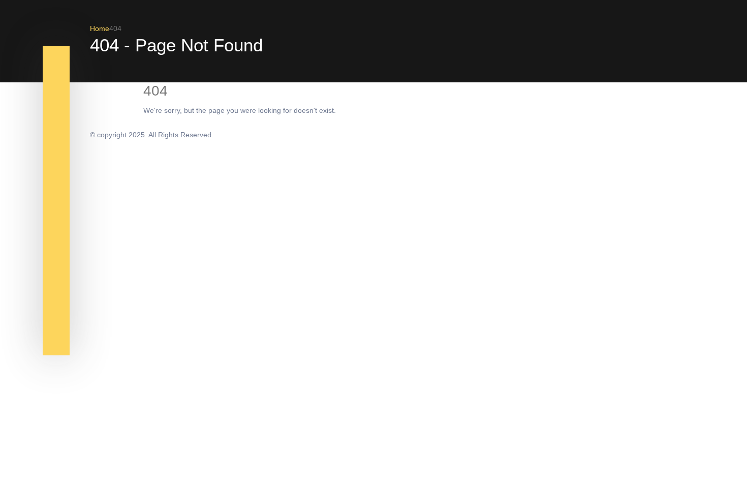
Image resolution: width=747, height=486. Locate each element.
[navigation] (56, 65)
